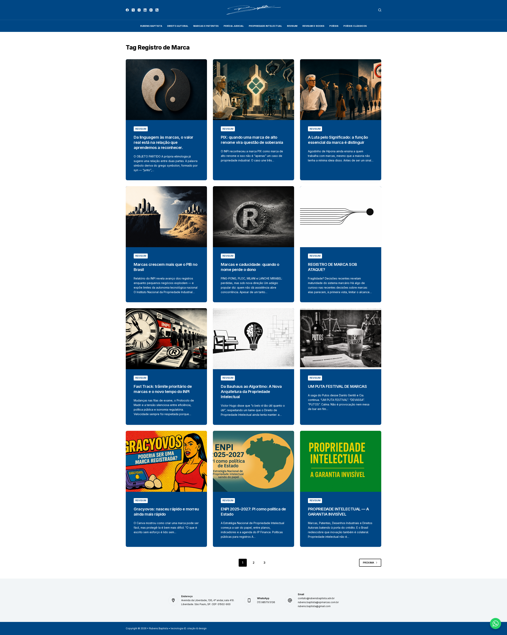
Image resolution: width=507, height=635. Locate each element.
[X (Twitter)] (133, 10)
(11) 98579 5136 (266, 602)
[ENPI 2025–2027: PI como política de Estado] (253, 461)
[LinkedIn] (145, 10)
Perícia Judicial (234, 26)
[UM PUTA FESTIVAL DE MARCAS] (340, 338)
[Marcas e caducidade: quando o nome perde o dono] (253, 216)
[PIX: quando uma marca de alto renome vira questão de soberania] (253, 89)
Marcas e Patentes (206, 26)
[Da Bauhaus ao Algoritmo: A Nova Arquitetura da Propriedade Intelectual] (253, 338)
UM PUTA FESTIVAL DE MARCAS (337, 386)
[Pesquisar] (379, 10)
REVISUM (292, 26)
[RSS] (156, 10)
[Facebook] (127, 10)
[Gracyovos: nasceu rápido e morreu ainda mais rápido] (166, 461)
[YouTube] (151, 10)
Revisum (140, 128)
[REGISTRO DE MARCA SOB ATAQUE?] (340, 216)
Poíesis (333, 26)
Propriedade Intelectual (265, 26)
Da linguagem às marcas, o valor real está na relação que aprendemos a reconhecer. (163, 142)
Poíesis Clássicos (355, 26)
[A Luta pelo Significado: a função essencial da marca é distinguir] (340, 89)
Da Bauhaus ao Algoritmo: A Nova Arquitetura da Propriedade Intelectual (251, 391)
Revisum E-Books (313, 26)
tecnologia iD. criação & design (189, 628)
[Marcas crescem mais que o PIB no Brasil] (166, 216)
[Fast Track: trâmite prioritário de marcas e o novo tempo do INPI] (166, 338)
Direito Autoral (177, 26)
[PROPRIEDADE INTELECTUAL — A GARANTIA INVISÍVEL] (340, 461)
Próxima (368, 562)
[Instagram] (139, 10)
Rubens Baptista (151, 26)
